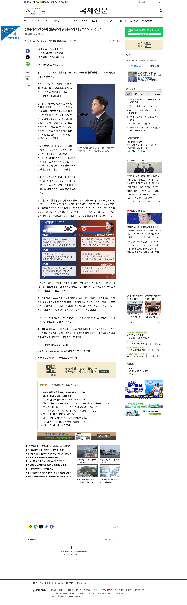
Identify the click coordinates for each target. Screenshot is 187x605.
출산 (146, 145)
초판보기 (152, 2)
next (162, 389)
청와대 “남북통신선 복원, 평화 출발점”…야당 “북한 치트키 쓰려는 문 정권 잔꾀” (77, 403)
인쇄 (27, 73)
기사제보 (95, 590)
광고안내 (70, 590)
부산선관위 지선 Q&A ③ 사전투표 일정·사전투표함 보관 (147, 356)
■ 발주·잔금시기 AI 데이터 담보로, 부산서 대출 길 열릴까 (48, 472)
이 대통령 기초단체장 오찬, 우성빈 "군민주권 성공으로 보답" (150, 230)
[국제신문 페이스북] (49, 357)
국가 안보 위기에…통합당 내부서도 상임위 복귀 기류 (65, 421)
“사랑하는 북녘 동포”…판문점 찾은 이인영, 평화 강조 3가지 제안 (70, 406)
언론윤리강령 (119, 590)
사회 (31, 20)
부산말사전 (147, 20)
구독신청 (160, 2)
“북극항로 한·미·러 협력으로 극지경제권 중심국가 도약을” (149, 194)
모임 (133, 145)
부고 (154, 145)
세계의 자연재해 (131, 60)
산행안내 (130, 148)
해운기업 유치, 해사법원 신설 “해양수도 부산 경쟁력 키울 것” (135, 317)
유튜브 (55, 2)
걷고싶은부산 (59, 583)
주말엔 (84, 20)
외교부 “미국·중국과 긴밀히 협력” (57, 395)
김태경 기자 (28, 41)
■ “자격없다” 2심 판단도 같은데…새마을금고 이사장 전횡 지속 (50, 446)
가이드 (131, 151)
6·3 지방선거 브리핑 (137, 332)
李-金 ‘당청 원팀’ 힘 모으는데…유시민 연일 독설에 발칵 (148, 241)
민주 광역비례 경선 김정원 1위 (138, 335)
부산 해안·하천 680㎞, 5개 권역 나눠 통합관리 (109, 481)
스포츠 (94, 20)
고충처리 (129, 590)
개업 (137, 145)
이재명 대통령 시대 (136, 211)
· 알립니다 (131, 374)
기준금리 (142, 60)
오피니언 (134, 20)
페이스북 (29, 2)
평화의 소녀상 (152, 60)
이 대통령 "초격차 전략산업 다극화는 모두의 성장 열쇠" (148, 237)
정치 (39, 20)
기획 (104, 20)
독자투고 (87, 590)
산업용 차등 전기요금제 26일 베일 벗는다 (109, 461)
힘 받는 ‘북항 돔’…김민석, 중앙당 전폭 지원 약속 (145, 191)
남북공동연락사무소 (60, 384)
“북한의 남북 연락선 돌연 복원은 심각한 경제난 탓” (64, 399)
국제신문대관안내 (81, 583)
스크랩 (27, 85)
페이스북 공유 (27, 51)
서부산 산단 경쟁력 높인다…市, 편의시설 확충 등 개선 (147, 179)
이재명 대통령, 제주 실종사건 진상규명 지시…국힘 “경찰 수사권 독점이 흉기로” (157, 248)
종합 (129, 93)
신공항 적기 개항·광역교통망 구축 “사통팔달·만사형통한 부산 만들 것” (153, 318)
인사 (129, 145)
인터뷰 (113, 20)
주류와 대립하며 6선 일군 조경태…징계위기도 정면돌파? (147, 343)
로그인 (130, 2)
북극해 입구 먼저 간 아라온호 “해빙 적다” (86, 461)
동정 (150, 145)
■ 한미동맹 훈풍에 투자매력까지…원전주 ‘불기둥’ (45, 449)
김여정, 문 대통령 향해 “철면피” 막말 (58, 414)
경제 (47, 20)
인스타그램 (64, 2)
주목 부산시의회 (135, 347)
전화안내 (61, 590)
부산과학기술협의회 (46, 583)
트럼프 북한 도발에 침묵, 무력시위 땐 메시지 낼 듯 (64, 392)
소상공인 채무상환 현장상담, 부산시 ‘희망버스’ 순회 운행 (148, 198)
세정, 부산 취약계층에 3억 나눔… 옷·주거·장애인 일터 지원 (150, 186)
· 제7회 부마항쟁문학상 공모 (137, 371)
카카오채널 (45, 2)
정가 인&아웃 (134, 341)
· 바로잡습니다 (132, 368)
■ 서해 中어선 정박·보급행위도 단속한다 (41, 457)
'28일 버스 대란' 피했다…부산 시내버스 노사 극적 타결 (148, 176)
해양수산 (57, 20)
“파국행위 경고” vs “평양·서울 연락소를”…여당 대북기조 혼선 (69, 410)
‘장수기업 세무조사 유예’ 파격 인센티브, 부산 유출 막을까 (147, 350)
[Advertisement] (96, 171)
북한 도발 (74, 384)
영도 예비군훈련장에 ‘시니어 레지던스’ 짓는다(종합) (86, 481)
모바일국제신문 (139, 590)
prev (126, 389)
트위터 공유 (27, 57)
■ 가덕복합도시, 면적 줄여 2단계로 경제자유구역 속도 (46, 465)
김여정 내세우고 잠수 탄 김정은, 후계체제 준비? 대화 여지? (67, 417)
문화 (76, 20)
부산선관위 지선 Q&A (137, 354)
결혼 (141, 145)
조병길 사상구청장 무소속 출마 (138, 337)
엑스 (37, 2)
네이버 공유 (27, 64)
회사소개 (53, 590)
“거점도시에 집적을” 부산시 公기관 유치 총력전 (145, 183)
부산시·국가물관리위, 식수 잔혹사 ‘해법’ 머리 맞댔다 (147, 201)
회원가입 (137, 2)
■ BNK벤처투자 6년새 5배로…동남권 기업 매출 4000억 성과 (49, 476)
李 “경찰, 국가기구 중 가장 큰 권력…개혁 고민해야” (147, 245)
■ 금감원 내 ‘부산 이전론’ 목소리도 (39, 468)
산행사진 (146, 148)
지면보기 (144, 2)
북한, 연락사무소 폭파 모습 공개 (57, 425)
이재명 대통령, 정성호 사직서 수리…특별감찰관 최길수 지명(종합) (152, 252)
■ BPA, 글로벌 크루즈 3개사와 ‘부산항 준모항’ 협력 (45, 461)
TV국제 (123, 20)
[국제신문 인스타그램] (68, 357)
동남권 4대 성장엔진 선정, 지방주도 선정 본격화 (145, 233)
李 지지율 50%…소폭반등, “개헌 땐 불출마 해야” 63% (148, 227)
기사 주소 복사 (27, 79)
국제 (67, 20)
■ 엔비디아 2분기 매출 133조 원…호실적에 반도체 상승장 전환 (50, 453)
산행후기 (138, 148)
